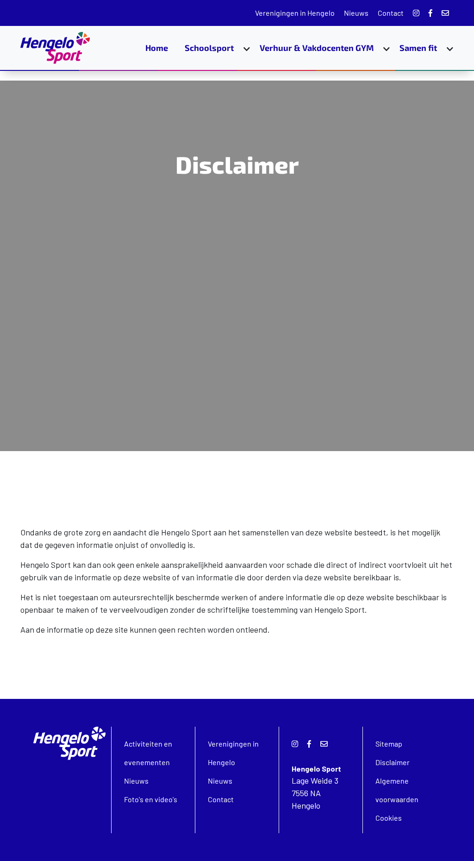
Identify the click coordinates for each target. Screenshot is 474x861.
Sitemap (388, 743)
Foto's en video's (150, 799)
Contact (391, 12)
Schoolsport (209, 48)
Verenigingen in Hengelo (295, 12)
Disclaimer (392, 762)
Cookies (388, 817)
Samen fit (418, 48)
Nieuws (356, 12)
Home (156, 48)
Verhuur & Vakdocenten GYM (317, 48)
